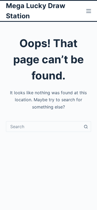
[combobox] (43, 126)
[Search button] (86, 126)
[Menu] (88, 11)
